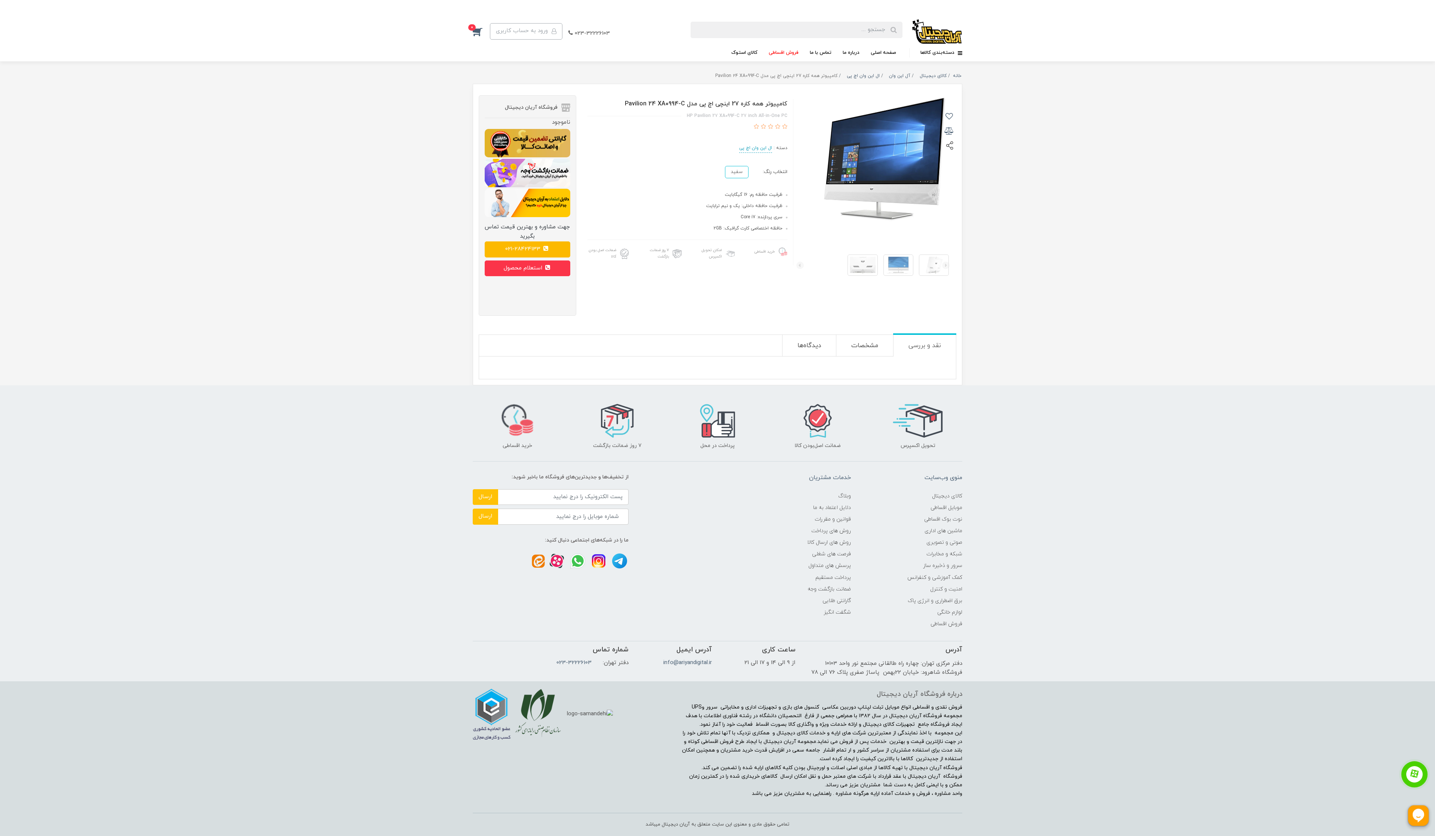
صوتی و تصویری (944, 542)
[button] (481, 31)
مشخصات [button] (864, 345)
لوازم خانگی (949, 612)
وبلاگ (844, 496)
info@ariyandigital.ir (687, 663)
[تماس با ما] (1414, 774)
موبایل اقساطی (946, 507)
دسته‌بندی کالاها (938, 52)
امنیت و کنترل (946, 589)
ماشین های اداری (943, 530)
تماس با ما (820, 52)
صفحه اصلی (883, 52)
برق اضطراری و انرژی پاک (935, 600)
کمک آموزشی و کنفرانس (934, 577)
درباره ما (851, 52)
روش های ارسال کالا (829, 542)
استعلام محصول (524, 268)
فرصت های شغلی (831, 554)
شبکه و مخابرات (944, 554)
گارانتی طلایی (837, 600)
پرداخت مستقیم (833, 577)
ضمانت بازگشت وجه (829, 589)
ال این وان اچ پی (755, 148)
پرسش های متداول (829, 565)
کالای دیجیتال (947, 496)
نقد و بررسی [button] (924, 345)
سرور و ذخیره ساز (942, 565)
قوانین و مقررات (833, 519)
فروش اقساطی (784, 52)
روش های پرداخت (831, 530)
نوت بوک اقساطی (943, 519)
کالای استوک (744, 52)
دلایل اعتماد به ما (832, 507)
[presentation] (946, 265)
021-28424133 (523, 249)
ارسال (485, 497)
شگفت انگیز (837, 612)
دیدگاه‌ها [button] (809, 345)
